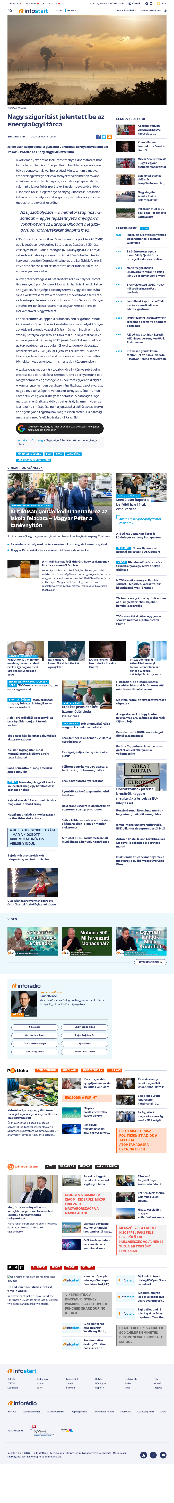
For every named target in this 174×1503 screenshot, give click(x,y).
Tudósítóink (72, 1379)
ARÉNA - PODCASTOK (151, 11)
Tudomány (42, 1379)
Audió (128, 1383)
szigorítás (73, 454)
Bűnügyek (100, 1383)
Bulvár (98, 1379)
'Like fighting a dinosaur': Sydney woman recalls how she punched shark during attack (86, 1304)
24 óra (58, 11)
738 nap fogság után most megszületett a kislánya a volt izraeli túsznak (28, 754)
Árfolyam (69, 1070)
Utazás (85, 1166)
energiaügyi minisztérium (34, 460)
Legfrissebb (131, 1379)
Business (39, 1267)
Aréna (163, 1412)
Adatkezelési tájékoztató (97, 1453)
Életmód (70, 1388)
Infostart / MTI (17, 137)
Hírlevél (157, 1383)
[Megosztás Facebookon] (98, 137)
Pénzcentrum (46, 1070)
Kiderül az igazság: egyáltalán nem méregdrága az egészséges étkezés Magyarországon (32, 1114)
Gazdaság (37, 440)
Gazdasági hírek (145, 1412)
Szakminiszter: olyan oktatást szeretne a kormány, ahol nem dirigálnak (59, 544)
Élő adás (35, 1027)
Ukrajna (71, 11)
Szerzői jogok (29, 1457)
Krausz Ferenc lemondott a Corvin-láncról (102, 663)
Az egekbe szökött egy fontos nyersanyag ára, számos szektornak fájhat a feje (140, 718)
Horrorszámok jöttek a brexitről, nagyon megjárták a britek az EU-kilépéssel (137, 796)
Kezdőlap (23, 440)
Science (87, 1267)
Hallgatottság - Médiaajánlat (48, 1453)
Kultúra (40, 1383)
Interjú (69, 1383)
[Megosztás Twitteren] (104, 137)
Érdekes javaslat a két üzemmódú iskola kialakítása (80, 711)
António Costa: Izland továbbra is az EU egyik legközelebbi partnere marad (140, 843)
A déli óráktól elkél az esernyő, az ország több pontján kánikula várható (30, 721)
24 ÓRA (144, 229)
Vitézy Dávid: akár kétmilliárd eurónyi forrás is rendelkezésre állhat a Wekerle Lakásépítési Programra (145, 667)
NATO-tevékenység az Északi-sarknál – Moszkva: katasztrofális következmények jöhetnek (138, 584)
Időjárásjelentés (79, 1412)
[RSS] (143, 1455)
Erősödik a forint (81, 1098)
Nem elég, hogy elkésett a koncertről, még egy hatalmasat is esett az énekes (31, 786)
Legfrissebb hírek (31, 1412)
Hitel (50, 1166)
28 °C (163, 4)
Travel (71, 1267)
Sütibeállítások (53, 1457)
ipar (48, 454)
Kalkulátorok (107, 1166)
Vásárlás (67, 1166)
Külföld (11, 1383)
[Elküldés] (109, 137)
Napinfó (99, 1388)
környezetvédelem (30, 454)
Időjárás (158, 1388)
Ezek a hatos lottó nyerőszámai (83, 781)
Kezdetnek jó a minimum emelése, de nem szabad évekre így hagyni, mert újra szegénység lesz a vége (23, 667)
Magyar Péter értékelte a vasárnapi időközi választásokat (50, 550)
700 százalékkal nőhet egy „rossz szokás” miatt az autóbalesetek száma (138, 620)
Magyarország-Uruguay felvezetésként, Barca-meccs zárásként (30, 704)
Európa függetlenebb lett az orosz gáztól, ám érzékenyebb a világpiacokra (139, 750)
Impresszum (74, 1453)
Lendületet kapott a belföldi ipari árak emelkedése (132, 504)
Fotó (156, 1379)
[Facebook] (153, 1455)
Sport (55, 1267)
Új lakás (114, 1070)
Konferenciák (92, 1070)
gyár (59, 454)
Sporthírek (125, 1412)
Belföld (11, 1379)
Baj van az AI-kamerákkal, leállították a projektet (63, 663)
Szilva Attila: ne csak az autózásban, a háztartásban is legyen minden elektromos (86, 824)
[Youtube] (163, 1455)
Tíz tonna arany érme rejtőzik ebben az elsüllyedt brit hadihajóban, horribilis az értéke (141, 602)
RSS (41, 1457)
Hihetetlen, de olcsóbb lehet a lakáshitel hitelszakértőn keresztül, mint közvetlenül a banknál (140, 686)
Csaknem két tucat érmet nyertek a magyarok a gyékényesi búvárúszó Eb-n (140, 861)
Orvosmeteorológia (104, 1412)
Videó (128, 1388)
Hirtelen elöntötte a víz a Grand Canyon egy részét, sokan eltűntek (139, 566)
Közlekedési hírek (55, 1412)
